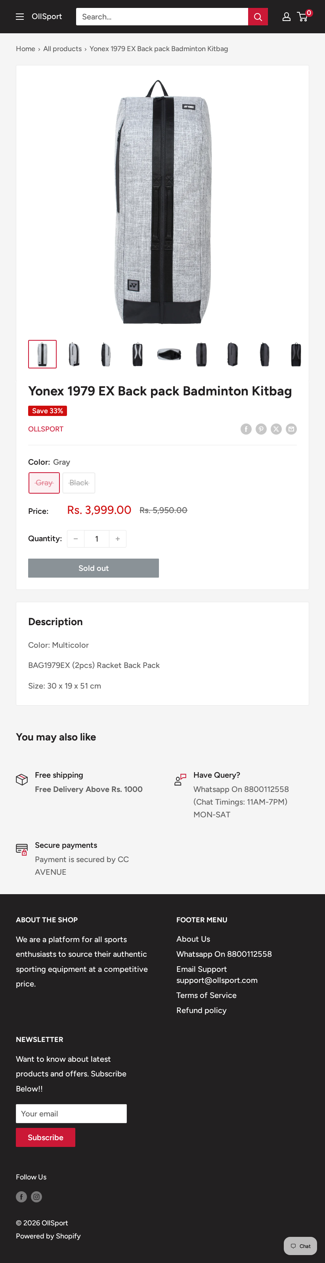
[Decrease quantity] (75, 538)
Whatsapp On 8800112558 (224, 954)
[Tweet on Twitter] (276, 428)
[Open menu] (20, 16)
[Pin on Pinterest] (261, 428)
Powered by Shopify (48, 1236)
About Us (193, 939)
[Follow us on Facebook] (21, 1196)
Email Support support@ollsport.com (217, 974)
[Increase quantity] (117, 538)
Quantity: (45, 538)
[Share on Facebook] (246, 428)
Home (25, 48)
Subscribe (45, 1137)
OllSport (45, 429)
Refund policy (201, 1010)
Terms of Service (206, 995)
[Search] (258, 16)
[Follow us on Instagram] (36, 1196)
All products (62, 48)
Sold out (93, 568)
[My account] (287, 16)
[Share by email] (291, 428)
